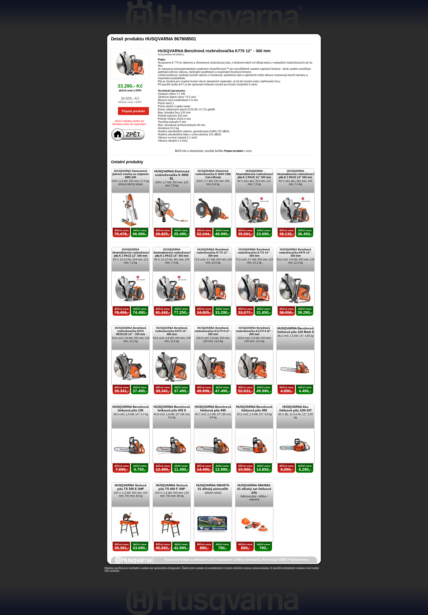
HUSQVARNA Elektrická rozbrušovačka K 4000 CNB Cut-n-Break (213, 174)
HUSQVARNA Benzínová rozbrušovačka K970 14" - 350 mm (295, 252)
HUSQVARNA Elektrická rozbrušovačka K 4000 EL (171, 174)
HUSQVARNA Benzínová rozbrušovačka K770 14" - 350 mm (254, 252)
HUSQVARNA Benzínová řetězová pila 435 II (172, 408)
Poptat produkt (133, 111)
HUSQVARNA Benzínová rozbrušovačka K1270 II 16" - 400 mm (254, 331)
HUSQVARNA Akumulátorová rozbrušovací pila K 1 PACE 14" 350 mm (295, 174)
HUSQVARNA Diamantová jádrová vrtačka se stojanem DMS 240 (130, 174)
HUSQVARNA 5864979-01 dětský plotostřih (213, 487)
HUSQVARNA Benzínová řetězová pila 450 (254, 408)
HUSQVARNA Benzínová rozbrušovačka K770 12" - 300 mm (213, 252)
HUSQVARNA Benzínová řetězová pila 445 (213, 408)
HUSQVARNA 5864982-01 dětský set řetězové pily (254, 488)
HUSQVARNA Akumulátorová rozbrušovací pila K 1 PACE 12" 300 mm (254, 174)
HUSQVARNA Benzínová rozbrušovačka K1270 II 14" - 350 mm (213, 331)
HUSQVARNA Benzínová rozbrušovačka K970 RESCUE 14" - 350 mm (130, 331)
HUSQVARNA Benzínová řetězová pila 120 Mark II (295, 330)
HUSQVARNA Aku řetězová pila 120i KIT (295, 408)
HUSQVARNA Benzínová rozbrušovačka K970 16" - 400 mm (171, 331)
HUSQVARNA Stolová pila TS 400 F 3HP (172, 487)
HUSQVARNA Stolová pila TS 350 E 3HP (130, 487)
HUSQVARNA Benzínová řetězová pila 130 (130, 408)
